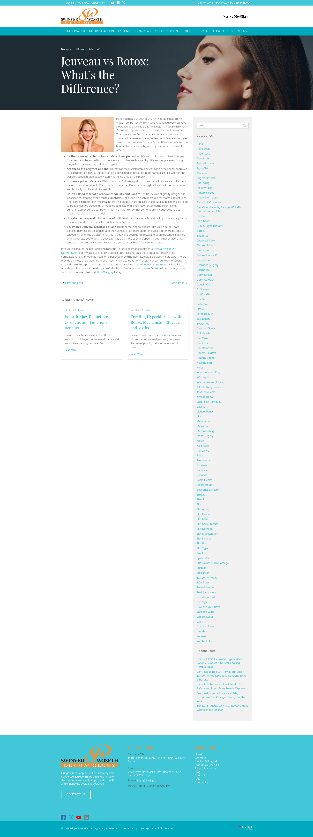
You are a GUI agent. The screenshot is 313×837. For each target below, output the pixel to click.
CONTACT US (75, 794)
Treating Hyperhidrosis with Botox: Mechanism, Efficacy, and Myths (156, 322)
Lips (199, 416)
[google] (86, 817)
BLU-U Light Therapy (210, 225)
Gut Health (203, 333)
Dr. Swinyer (203, 289)
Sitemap (144, 828)
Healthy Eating (206, 357)
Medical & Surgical (206, 761)
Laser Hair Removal (209, 401)
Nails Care (203, 445)
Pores (200, 455)
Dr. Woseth (203, 294)
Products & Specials (207, 764)
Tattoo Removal (206, 577)
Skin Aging (203, 509)
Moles (200, 440)
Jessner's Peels (206, 392)
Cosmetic (78, 31)
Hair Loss (202, 343)
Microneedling (205, 431)
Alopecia (202, 173)
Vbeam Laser (205, 616)
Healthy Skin (204, 362)
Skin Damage (205, 528)
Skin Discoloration (207, 533)
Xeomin (201, 636)
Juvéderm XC (92, 49)
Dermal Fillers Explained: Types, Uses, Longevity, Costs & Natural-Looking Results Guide (220, 663)
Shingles (202, 494)
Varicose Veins (205, 611)
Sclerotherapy (205, 484)
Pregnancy (203, 460)
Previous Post (74, 283)
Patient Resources (213, 31)
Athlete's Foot (205, 192)
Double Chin (204, 284)
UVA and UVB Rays (208, 607)
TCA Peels (203, 582)
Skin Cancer (204, 514)
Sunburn (202, 567)
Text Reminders (206, 592)
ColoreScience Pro (208, 255)
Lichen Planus (205, 411)
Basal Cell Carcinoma (209, 202)
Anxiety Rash (204, 187)
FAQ (197, 778)
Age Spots (203, 158)
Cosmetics (203, 269)
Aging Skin (203, 168)
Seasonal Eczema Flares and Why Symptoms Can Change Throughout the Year (221, 697)
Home (67, 31)
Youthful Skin (205, 641)
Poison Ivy (203, 450)
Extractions (203, 318)
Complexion (204, 260)
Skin (199, 504)
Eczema (202, 304)
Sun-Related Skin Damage (213, 563)
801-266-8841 (145, 780)
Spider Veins (204, 558)
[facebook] (63, 817)
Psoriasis (202, 465)
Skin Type (203, 548)
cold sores (203, 250)
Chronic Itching (206, 245)
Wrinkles (202, 631)
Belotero (202, 216)
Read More (71, 350)
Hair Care (202, 338)
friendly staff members (154, 264)
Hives (200, 367)
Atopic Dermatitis (207, 197)
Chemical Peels (206, 240)
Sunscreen (203, 572)
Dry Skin (201, 299)
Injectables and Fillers (210, 382)
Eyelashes (203, 323)
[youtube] (78, 817)
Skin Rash (202, 543)
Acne (200, 143)
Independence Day (208, 372)
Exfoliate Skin (205, 313)
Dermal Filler (204, 274)
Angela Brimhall (206, 178)
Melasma (202, 426)
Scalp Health (204, 480)
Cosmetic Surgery (207, 265)
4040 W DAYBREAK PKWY (223, 2)
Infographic (203, 377)
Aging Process (205, 163)
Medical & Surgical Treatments (110, 31)
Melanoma (203, 421)
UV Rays (202, 602)
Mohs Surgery (205, 436)
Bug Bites (202, 235)
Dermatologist (205, 279)
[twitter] (71, 817)
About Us (191, 31)
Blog (198, 771)
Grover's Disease (207, 328)
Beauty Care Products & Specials (157, 31)
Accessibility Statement (162, 828)
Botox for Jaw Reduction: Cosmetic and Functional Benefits (87, 322)
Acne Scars (203, 148)
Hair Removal (205, 348)
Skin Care (202, 519)
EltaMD (201, 309)
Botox (80, 49)
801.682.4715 (105, 272)
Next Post (178, 283)
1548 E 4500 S (85, 2)
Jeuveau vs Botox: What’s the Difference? (105, 74)
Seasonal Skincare (208, 489)
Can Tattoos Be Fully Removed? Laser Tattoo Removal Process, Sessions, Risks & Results (221, 675)
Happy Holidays (206, 353)
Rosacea (202, 475)
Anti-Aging (203, 182)
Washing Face (205, 626)
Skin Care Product (207, 523)
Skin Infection (205, 538)
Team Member (206, 587)
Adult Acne (203, 153)
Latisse (201, 406)
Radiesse (202, 470)
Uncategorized (206, 597)
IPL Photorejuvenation (210, 387)
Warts (200, 621)
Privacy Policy (130, 828)
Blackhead (203, 221)
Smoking (202, 553)
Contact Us (238, 31)
